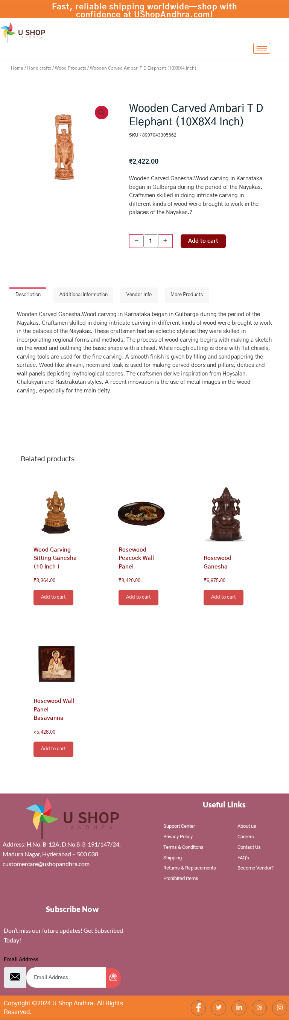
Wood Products (70, 68)
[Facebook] (198, 1007)
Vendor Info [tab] (139, 294)
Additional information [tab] (83, 294)
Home (17, 68)
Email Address (21, 959)
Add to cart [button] (53, 597)
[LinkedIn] (238, 1007)
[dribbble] (259, 1007)
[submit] (113, 978)
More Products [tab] (186, 294)
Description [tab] (28, 294)
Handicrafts (39, 68)
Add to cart (203, 241)
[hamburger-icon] (261, 48)
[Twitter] (218, 1007)
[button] (101, 112)
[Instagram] (279, 1007)
